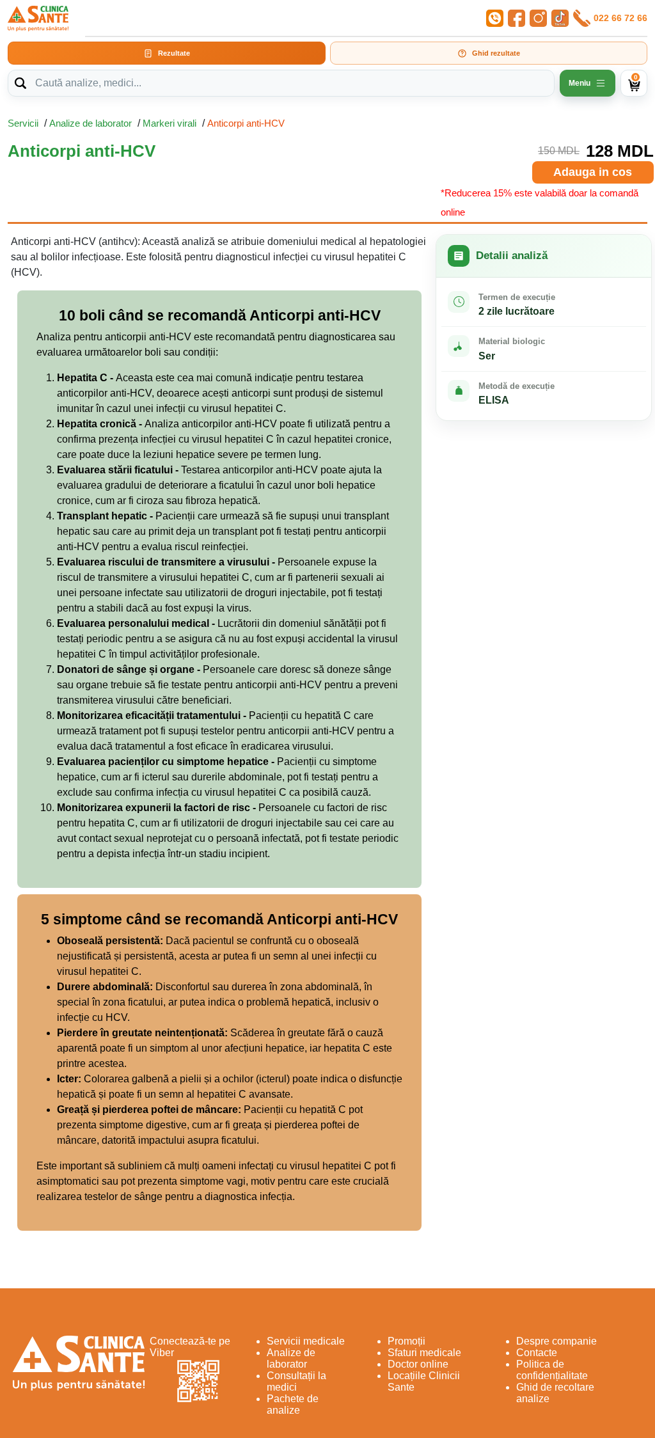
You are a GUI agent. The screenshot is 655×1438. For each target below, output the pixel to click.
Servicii (23, 123)
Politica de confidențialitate (552, 1370)
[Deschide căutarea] (20, 83)
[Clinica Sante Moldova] (38, 18)
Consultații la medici (296, 1381)
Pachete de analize (293, 1404)
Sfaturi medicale (424, 1352)
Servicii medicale (306, 1341)
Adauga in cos (592, 172)
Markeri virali (169, 123)
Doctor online (418, 1364)
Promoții (406, 1341)
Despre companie (556, 1341)
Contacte (536, 1352)
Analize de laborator (90, 123)
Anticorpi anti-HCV (246, 123)
